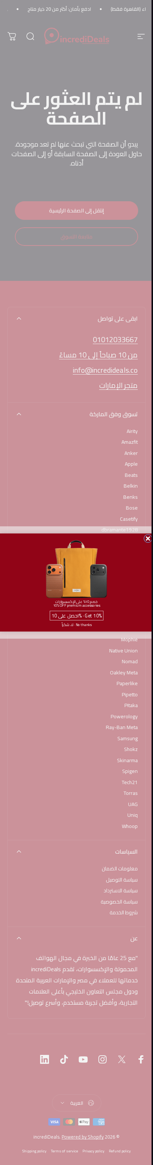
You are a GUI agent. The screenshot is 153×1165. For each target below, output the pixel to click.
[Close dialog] (148, 538)
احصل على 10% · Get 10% (77, 615)
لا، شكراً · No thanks (77, 624)
